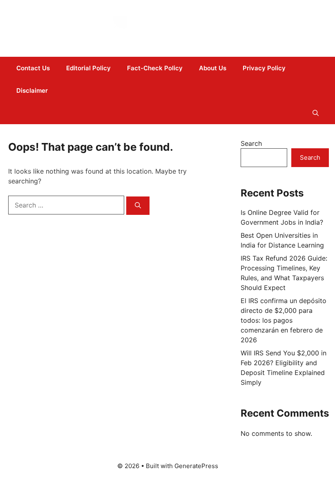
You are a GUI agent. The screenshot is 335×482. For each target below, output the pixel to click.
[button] (315, 113)
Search (251, 143)
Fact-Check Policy (155, 68)
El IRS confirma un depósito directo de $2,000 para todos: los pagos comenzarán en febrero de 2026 (283, 320)
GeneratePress (196, 466)
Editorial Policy (88, 68)
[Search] (138, 205)
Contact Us (33, 68)
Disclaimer (32, 90)
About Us (212, 68)
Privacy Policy (264, 68)
